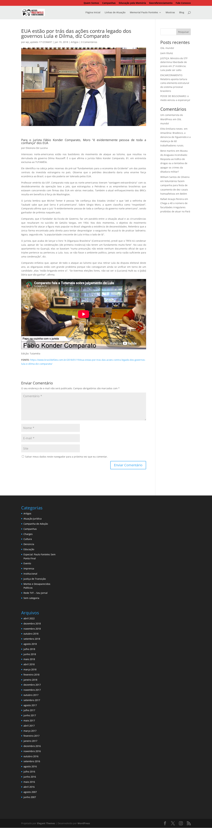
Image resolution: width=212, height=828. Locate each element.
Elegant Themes (46, 823)
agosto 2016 (30, 766)
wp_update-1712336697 (39, 42)
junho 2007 (30, 797)
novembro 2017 (32, 689)
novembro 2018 (32, 628)
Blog (181, 12)
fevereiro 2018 (31, 674)
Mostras (170, 12)
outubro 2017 (31, 695)
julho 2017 (29, 710)
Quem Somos (91, 3)
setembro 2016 (32, 761)
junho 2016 (30, 776)
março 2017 (30, 730)
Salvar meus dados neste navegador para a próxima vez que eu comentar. (66, 456)
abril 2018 (29, 664)
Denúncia (29, 544)
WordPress (84, 823)
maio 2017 (29, 720)
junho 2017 (30, 715)
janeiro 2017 (30, 740)
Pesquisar (183, 31)
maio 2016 (29, 781)
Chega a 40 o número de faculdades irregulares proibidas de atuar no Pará (175, 207)
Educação (29, 549)
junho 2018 (30, 654)
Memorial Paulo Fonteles (144, 12)
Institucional (30, 573)
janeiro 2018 (30, 679)
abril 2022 (29, 618)
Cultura (28, 539)
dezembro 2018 (32, 623)
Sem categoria (31, 598)
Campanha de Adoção (36, 523)
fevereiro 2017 (31, 735)
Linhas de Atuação (115, 12)
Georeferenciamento (161, 3)
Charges (28, 534)
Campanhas (109, 3)
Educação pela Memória (132, 3)
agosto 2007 (30, 792)
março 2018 (30, 669)
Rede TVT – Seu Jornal (36, 592)
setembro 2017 (32, 700)
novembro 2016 (32, 751)
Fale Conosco (183, 3)
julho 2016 (29, 771)
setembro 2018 (32, 638)
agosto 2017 (30, 705)
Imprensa (29, 568)
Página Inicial (92, 12)
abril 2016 (29, 786)
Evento (27, 563)
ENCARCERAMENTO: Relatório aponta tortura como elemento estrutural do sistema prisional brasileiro (174, 83)
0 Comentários (89, 42)
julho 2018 (29, 649)
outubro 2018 (31, 633)
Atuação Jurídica (33, 518)
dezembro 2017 (32, 684)
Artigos (75, 42)
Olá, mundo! (167, 48)
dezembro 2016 (32, 746)
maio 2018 (29, 659)
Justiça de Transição (35, 578)
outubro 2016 (31, 756)
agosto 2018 (30, 643)
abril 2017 (29, 725)
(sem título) (166, 53)
